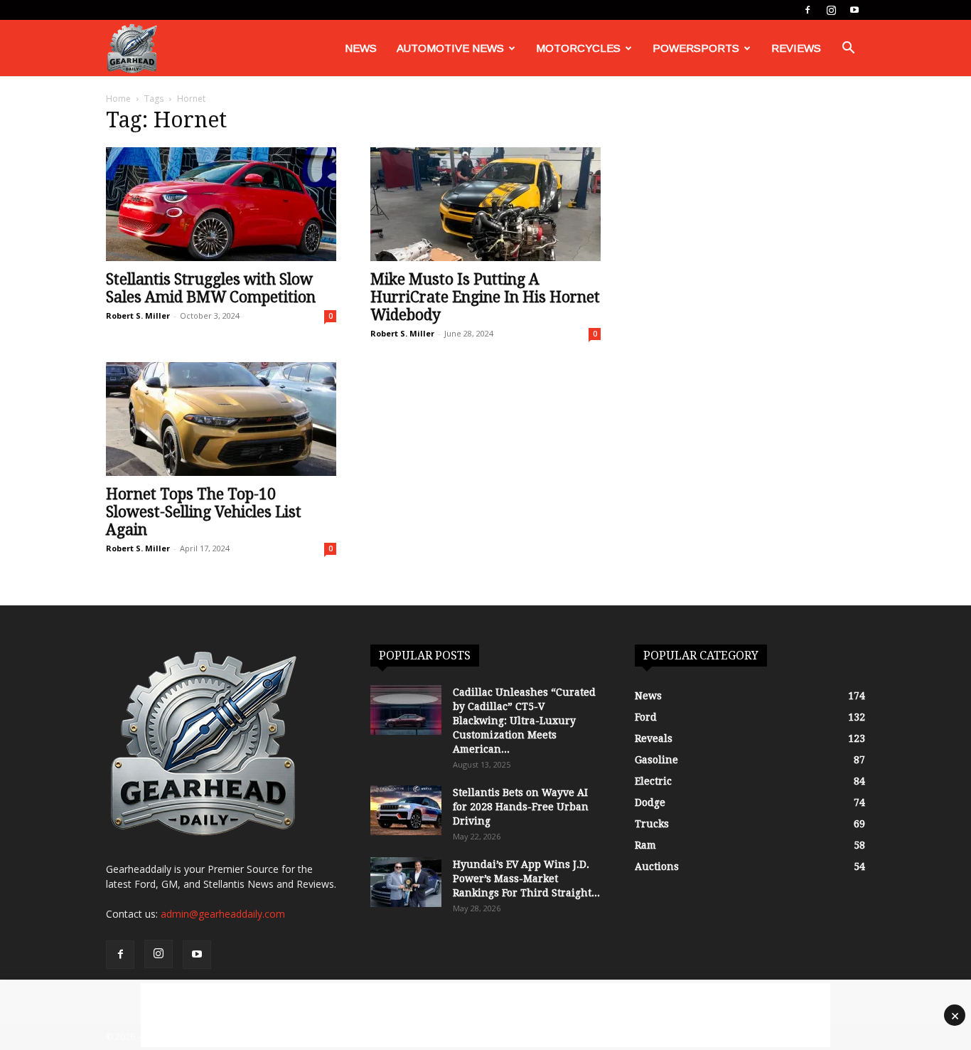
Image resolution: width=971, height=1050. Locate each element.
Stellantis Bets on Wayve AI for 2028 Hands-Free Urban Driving (521, 807)
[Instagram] (831, 10)
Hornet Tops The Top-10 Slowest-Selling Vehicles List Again (203, 512)
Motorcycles (578, 48)
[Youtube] (854, 10)
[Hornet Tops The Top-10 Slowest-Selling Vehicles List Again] (221, 419)
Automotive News (450, 48)
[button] (848, 49)
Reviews (796, 48)
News (361, 48)
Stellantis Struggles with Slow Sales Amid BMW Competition (211, 288)
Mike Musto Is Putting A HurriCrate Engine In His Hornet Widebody (485, 297)
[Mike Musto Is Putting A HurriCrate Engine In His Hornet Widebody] (485, 204)
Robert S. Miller (138, 315)
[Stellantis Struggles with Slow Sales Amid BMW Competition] (221, 204)
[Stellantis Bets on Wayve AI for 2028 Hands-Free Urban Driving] (405, 810)
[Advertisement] (485, 1015)
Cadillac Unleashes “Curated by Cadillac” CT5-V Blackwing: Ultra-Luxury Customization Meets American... (524, 720)
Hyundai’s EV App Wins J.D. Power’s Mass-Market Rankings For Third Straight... (526, 878)
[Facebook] (807, 10)
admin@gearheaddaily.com (223, 914)
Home (118, 98)
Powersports (696, 48)
